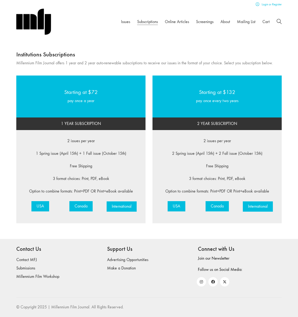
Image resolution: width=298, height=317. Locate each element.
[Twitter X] (224, 281)
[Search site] (279, 22)
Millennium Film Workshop (37, 276)
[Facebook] (213, 281)
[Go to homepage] (33, 22)
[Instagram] (201, 281)
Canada (81, 206)
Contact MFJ (26, 259)
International (122, 206)
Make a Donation (121, 268)
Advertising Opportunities (127, 259)
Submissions (25, 268)
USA (40, 206)
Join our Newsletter (213, 258)
